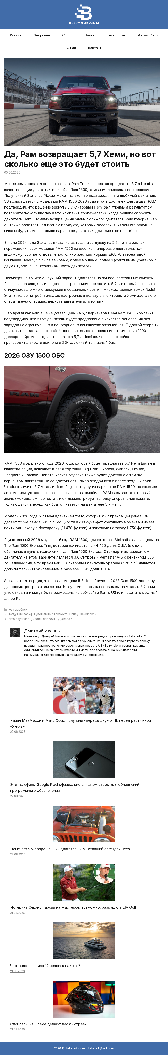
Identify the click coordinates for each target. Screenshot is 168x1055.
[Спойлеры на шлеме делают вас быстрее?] (84, 1014)
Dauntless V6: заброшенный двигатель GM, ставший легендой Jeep (70, 849)
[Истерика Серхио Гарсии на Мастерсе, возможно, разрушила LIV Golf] (84, 898)
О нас (71, 48)
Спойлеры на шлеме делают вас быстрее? (48, 1024)
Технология (116, 35)
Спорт (67, 35)
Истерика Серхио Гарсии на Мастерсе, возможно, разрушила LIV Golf (73, 907)
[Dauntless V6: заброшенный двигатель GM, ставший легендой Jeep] (84, 839)
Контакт (94, 48)
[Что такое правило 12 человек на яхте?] (84, 956)
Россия (16, 35)
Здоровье (42, 35)
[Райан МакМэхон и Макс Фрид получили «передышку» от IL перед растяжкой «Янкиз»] (84, 711)
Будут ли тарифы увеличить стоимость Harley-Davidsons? (52, 614)
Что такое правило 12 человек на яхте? (45, 966)
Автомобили (148, 35)
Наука (89, 35)
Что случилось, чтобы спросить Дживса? (40, 619)
